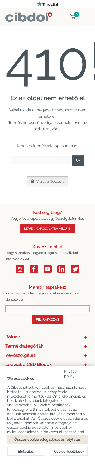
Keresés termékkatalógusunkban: (47, 145)
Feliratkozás (47, 320)
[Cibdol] (28, 15)
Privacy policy (70, 372)
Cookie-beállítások (69, 451)
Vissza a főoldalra (50, 181)
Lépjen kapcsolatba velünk (47, 229)
